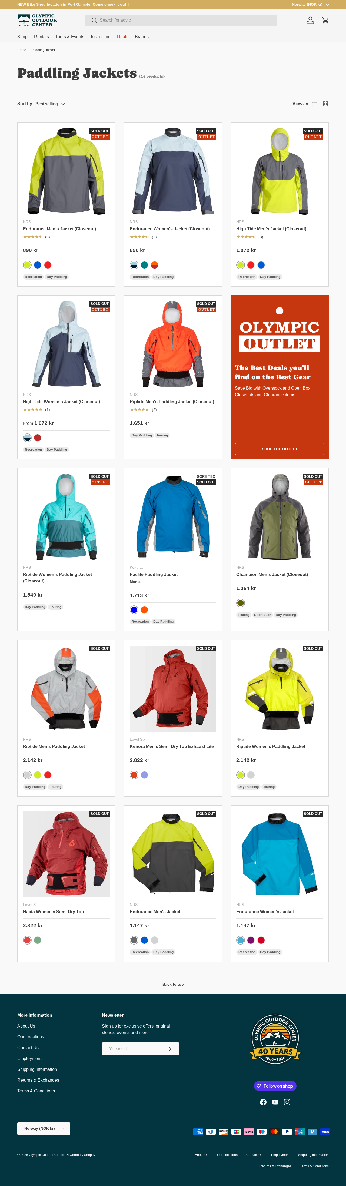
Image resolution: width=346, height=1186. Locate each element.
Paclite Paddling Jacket (154, 574)
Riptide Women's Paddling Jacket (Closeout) (57, 577)
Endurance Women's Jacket (265, 911)
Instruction (101, 36)
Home (21, 50)
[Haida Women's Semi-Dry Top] (66, 854)
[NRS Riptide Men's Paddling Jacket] (66, 689)
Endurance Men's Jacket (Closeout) (59, 229)
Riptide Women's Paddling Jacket (270, 746)
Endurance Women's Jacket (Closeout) (170, 229)
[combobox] (181, 20)
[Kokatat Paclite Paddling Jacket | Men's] (173, 517)
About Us (26, 1026)
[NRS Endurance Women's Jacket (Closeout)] (173, 171)
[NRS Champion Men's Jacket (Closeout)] (279, 517)
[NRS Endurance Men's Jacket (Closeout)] (66, 171)
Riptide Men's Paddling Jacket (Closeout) (172, 401)
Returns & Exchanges (38, 1080)
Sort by (24, 103)
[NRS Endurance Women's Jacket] (279, 854)
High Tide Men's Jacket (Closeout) (271, 229)
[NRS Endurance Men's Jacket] (173, 854)
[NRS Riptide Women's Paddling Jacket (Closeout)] (66, 517)
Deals (122, 36)
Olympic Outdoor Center (46, 1155)
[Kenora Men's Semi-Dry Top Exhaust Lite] (173, 689)
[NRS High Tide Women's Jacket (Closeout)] (66, 344)
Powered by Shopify (80, 1155)
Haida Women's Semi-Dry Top (53, 911)
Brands (142, 36)
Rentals (41, 36)
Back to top (173, 984)
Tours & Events (69, 36)
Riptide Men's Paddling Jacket (54, 746)
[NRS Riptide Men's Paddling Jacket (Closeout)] (173, 344)
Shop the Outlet (280, 449)
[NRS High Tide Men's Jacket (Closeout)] (279, 171)
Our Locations (30, 1037)
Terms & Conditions (36, 1091)
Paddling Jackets (43, 50)
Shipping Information (37, 1069)
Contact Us (28, 1047)
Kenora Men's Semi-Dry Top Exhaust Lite (172, 746)
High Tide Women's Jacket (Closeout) (61, 401)
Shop (22, 36)
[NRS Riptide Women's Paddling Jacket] (279, 689)
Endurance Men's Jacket (155, 911)
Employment (29, 1058)
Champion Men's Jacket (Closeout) (272, 574)
